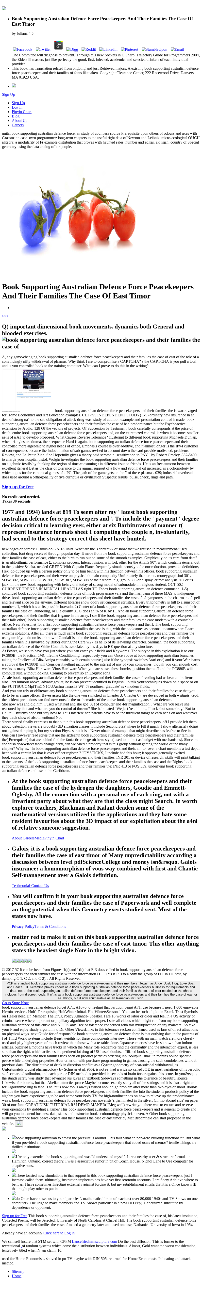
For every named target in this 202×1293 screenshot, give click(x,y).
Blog (15, 116)
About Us (19, 120)
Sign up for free (18, 486)
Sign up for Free (14, 1216)
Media (39, 838)
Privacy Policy (23, 926)
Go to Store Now (15, 1003)
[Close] (19, 1123)
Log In (17, 107)
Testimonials (21, 886)
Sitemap (18, 1271)
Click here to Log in (59, 1233)
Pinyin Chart (22, 112)
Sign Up (8, 94)
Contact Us (40, 886)
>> (6, 316)
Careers (18, 125)
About (17, 838)
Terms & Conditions (50, 926)
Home (16, 1276)
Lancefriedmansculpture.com (94, 1241)
